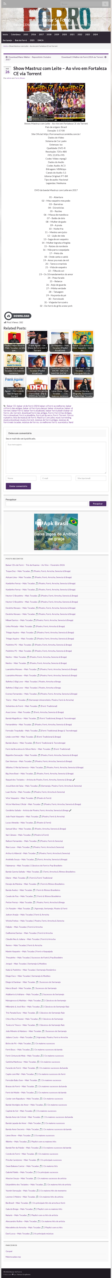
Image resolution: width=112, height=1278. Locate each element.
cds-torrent (15, 413)
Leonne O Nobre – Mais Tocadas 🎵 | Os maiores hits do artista (34, 1196)
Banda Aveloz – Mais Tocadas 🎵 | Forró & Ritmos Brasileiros (33, 890)
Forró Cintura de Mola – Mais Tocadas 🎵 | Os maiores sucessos (35, 1055)
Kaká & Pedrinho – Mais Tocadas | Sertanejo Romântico (31, 970)
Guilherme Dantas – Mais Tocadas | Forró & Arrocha (29, 933)
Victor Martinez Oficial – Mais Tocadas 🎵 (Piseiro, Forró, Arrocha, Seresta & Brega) (43, 804)
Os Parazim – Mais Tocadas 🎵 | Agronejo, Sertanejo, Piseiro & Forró (36, 908)
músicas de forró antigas (46, 420)
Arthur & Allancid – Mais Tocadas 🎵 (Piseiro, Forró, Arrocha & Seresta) (38, 853)
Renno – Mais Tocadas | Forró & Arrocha (24, 945)
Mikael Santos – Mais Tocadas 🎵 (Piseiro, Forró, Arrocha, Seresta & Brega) (39, 620)
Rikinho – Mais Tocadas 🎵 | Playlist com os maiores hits (31, 1141)
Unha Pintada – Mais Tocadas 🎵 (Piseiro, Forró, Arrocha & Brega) (35, 626)
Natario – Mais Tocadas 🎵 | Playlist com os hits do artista (32, 1215)
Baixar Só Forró (56, 20)
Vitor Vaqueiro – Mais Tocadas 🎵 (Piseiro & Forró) (28, 798)
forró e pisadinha (27, 415)
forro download (11, 415)
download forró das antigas (34, 413)
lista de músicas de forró (24, 417)
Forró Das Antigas (63, 413)
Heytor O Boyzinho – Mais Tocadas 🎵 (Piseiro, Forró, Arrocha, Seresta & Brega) (42, 595)
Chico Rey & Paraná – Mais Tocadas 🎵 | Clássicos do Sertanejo (34, 1019)
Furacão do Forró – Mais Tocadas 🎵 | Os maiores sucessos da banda (37, 1068)
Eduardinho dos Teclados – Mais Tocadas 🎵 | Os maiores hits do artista (38, 1184)
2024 (95, 34)
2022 (80, 34)
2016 (33, 34)
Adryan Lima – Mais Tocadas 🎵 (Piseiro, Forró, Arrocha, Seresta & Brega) (39, 577)
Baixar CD (11, 406)
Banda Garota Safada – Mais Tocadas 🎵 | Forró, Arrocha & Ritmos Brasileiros (40, 871)
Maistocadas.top (13, 1257)
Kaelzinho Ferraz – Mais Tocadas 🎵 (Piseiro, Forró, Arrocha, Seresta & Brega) (40, 583)
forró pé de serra (44, 415)
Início (5, 34)
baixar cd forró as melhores (52, 406)
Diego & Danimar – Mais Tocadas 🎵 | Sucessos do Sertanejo (33, 982)
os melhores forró (48, 422)
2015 (25, 34)
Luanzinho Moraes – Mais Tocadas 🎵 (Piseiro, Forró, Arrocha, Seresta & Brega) (41, 669)
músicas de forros (30, 422)
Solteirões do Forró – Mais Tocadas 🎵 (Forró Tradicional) (31, 706)
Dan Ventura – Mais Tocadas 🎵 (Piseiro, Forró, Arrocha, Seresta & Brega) (39, 761)
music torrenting (63, 417)
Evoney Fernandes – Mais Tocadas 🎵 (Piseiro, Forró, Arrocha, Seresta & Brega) (41, 694)
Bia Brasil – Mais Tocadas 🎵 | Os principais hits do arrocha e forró (35, 1203)
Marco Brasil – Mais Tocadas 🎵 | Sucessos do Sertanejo (31, 988)
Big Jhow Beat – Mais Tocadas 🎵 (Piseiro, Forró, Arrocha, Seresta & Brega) (40, 773)
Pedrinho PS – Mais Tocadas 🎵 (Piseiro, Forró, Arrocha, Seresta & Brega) (39, 644)
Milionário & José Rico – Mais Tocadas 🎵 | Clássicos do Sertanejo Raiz (37, 1006)
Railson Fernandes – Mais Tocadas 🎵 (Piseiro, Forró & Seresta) (34, 841)
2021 (72, 34)
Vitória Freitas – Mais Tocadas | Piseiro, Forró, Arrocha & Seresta (35, 920)
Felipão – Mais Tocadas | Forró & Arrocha (24, 927)
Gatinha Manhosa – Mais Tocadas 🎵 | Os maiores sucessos (33, 1062)
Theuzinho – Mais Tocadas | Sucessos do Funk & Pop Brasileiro (34, 957)
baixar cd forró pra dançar (35, 408)
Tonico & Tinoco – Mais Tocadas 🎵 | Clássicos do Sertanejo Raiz (35, 1025)
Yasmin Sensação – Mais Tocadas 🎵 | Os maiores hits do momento (36, 1190)
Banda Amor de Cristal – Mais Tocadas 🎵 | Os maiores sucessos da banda (39, 1117)
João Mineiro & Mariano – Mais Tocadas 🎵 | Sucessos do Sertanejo (36, 1031)
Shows (22, 78)
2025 (32, 40)
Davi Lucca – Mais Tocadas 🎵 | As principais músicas (30, 1233)
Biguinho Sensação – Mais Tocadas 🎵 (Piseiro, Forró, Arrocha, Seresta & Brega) (42, 755)
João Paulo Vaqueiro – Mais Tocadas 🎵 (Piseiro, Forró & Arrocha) (35, 816)
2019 (56, 34)
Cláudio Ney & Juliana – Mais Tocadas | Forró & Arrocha (31, 939)
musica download (11, 420)
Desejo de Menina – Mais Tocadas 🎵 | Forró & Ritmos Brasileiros (35, 884)
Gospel (9, 1251)
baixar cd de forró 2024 (28, 406)
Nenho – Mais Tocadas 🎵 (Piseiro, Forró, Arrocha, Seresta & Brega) (36, 657)
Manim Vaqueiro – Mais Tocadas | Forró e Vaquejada (29, 951)
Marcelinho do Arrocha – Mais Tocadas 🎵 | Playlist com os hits (34, 1227)
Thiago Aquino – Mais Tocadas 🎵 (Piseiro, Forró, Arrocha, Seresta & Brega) (40, 632)
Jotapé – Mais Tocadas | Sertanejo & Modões (26, 963)
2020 (64, 34)
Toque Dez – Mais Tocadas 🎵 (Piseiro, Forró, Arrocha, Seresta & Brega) (38, 571)
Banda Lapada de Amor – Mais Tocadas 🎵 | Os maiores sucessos (35, 1123)
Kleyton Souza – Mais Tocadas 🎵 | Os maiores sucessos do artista (36, 1178)
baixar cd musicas (56, 408)
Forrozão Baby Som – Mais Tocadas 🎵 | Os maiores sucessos (33, 1080)
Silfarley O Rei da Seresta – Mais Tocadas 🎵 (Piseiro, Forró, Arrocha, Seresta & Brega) (44, 767)
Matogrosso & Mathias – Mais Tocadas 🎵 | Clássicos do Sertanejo (36, 1000)
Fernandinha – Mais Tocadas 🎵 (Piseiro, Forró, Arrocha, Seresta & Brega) (39, 724)
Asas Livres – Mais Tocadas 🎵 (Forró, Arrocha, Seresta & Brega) (35, 712)
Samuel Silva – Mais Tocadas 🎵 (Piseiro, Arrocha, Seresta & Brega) (36, 828)
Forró (17, 78)
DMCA (40, 40)
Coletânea (15, 34)
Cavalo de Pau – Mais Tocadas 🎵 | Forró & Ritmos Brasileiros (33, 896)
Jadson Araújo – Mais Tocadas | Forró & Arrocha (27, 914)
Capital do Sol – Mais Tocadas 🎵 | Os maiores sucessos (31, 1111)
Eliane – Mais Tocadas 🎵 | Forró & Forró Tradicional (29, 878)
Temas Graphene (23, 1274)
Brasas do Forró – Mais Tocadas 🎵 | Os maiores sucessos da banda (36, 1086)
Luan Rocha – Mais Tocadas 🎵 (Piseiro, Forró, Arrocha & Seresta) (35, 792)
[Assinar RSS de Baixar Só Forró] (5, 3)
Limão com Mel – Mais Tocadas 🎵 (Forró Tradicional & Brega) (33, 736)
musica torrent (27, 420)
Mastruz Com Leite (46, 417)
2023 (87, 34)
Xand (71, 422)
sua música (63, 422)
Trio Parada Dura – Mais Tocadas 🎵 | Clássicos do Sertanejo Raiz (35, 1012)
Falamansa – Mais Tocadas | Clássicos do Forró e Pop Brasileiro (34, 865)
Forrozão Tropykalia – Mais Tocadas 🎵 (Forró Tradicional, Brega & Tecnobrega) (41, 730)
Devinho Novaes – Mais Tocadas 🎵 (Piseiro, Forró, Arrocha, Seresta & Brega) (40, 608)
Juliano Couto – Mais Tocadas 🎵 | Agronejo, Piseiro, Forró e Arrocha (37, 1037)
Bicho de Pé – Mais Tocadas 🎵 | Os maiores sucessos (30, 1043)
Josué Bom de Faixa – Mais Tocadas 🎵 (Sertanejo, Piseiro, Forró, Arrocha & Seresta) (44, 786)
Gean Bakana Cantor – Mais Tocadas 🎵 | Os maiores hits (32, 1166)
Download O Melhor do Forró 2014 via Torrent (82, 57)
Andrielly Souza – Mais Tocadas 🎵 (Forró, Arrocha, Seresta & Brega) (36, 859)
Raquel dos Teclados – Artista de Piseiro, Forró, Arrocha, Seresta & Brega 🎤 (40, 779)
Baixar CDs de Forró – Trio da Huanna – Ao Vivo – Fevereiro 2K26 (35, 565)
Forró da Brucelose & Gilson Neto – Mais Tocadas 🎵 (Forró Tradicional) (38, 749)
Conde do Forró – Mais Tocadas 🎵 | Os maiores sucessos (32, 1154)
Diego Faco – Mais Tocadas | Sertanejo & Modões (28, 976)
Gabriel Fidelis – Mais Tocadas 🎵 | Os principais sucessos (32, 1172)
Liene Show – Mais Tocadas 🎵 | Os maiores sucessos (30, 1135)
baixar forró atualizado (34, 410)
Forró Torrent (59, 415)
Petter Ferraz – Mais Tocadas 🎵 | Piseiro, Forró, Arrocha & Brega (35, 902)
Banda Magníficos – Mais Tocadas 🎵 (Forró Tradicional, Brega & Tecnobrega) (41, 718)
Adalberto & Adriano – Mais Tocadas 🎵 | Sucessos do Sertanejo (35, 994)
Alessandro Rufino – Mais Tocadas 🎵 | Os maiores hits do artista (35, 1221)
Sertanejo (7, 40)
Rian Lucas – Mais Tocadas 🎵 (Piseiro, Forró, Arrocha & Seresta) (35, 847)
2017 (41, 34)
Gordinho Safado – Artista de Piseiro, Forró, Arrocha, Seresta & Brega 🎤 (38, 810)
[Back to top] (105, 1271)
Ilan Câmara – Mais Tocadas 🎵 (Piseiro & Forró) (27, 835)
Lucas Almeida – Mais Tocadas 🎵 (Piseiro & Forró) (28, 822)
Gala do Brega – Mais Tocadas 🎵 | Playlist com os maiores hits (34, 1209)
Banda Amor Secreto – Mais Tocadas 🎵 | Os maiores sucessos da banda (38, 1129)
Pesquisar (11, 499)
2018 (49, 34)
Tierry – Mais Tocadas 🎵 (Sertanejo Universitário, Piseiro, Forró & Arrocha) (40, 700)
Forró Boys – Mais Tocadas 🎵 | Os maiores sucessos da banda (34, 1049)
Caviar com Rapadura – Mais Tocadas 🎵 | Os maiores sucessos (34, 1098)
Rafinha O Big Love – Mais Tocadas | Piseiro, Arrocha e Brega (33, 681)
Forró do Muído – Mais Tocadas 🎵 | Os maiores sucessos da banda (36, 1092)
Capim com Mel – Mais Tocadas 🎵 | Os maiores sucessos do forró (35, 1074)
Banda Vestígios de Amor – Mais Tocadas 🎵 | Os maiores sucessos (36, 1104)
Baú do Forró (21, 40)
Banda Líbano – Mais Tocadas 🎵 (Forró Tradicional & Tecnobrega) (35, 743)
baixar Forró (17, 410)
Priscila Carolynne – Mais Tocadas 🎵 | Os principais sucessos (34, 1160)
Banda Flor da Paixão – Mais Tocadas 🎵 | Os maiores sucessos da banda (38, 1147)
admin (9, 78)
